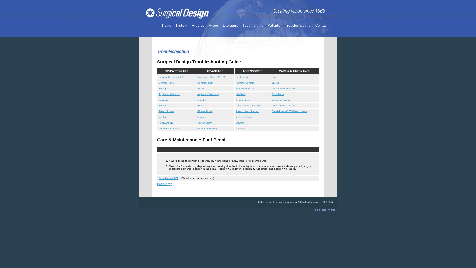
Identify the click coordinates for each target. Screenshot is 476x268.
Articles (198, 25)
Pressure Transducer (284, 88)
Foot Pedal (242, 77)
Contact (321, 25)
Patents (274, 25)
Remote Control (245, 82)
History (181, 25)
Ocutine (240, 122)
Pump (275, 77)
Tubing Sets (243, 100)
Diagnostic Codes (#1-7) (211, 77)
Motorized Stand (245, 88)
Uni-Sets (240, 94)
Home (166, 25)
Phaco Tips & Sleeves (248, 105)
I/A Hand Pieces (281, 100)
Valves (275, 82)
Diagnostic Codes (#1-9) (172, 77)
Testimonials (253, 25)
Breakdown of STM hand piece (289, 111)
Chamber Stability (169, 128)
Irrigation (164, 100)
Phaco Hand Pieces (283, 105)
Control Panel (166, 82)
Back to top (164, 184)
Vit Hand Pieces (245, 117)
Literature (230, 25)
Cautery (240, 128)
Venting (163, 117)
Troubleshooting (298, 25)
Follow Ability (166, 122)
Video (213, 25)
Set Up (163, 88)
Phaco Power (166, 111)
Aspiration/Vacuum (169, 94)
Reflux (162, 105)
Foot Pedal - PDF (168, 178)
